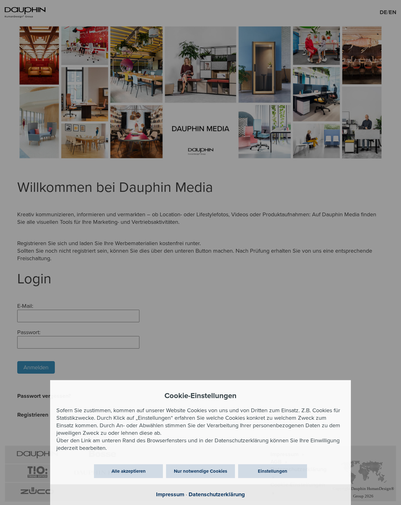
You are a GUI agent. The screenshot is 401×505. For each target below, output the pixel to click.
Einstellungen (272, 471)
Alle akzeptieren (129, 471)
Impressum (170, 494)
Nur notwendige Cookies (200, 471)
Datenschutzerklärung (217, 494)
